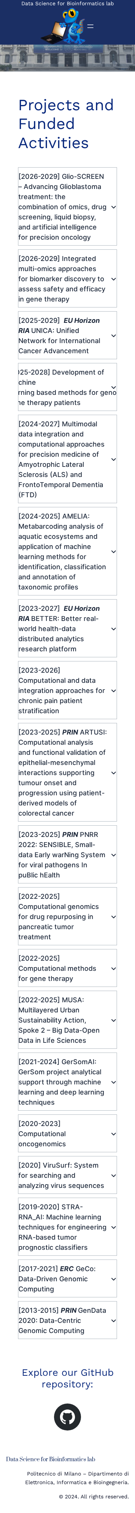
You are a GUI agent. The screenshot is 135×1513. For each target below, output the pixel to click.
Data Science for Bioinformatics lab (67, 3)
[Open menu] (90, 26)
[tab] (67, 206)
